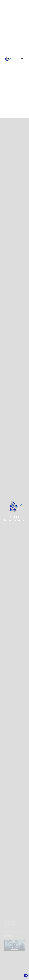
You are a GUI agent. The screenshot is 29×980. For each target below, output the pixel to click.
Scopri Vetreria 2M (8, 935)
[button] (24, 59)
